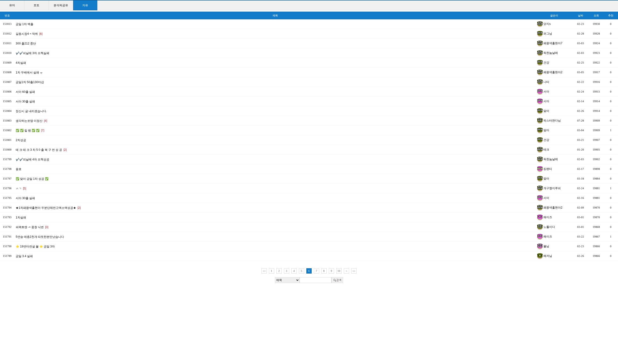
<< (264, 270)
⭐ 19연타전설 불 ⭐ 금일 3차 (35, 246)
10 (338, 270)
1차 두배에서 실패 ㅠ (29, 72)
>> (353, 270)
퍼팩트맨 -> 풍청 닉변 (32, 227)
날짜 (580, 15)
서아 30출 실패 (25, 101)
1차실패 (21, 217)
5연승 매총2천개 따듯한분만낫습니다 (40, 237)
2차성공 (21, 140)
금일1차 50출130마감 (30, 82)
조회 (596, 15)
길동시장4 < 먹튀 (29, 34)
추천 (610, 15)
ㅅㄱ (21, 188)
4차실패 (21, 63)
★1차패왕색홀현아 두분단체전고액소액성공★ (48, 208)
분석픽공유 (61, 5)
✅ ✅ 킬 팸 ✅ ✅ (30, 130)
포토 (36, 5)
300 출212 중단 (26, 43)
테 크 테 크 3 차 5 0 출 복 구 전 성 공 (41, 150)
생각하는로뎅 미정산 (31, 121)
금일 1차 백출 (24, 24)
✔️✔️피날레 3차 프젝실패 (32, 53)
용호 (18, 169)
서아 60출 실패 (25, 92)
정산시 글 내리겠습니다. (31, 111)
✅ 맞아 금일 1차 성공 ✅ (32, 179)
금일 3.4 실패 (24, 256)
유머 (12, 5)
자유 (85, 5)
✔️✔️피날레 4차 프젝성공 (32, 159)
